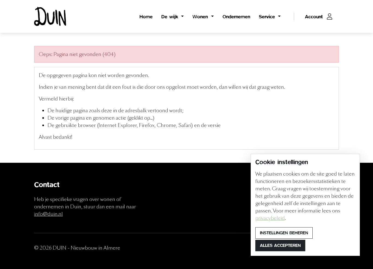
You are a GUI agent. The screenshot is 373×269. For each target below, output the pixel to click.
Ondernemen (236, 16)
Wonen (201, 16)
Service (268, 16)
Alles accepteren (280, 245)
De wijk (170, 16)
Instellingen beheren (284, 232)
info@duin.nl (48, 214)
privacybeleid (270, 218)
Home (146, 16)
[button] (318, 16)
